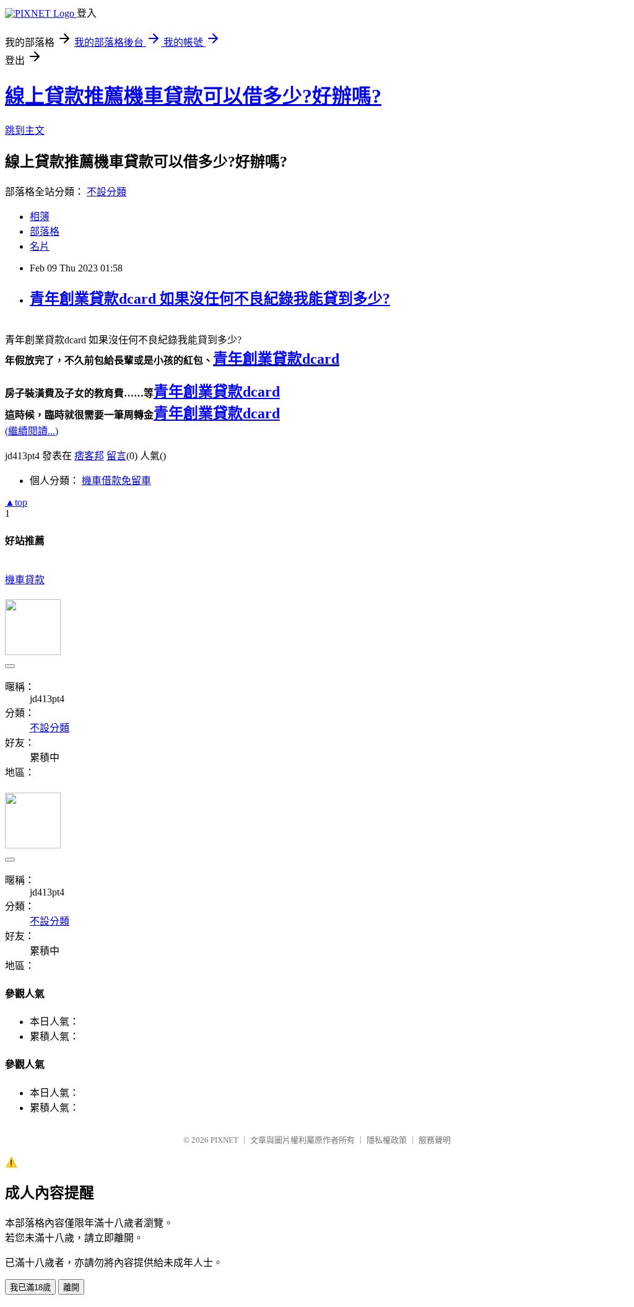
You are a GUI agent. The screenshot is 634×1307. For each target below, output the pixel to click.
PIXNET (224, 1140)
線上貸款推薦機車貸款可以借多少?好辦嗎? (193, 96)
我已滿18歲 (30, 1287)
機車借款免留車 (116, 480)
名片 (40, 246)
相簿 (40, 216)
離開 (71, 1287)
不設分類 (106, 192)
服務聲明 (435, 1140)
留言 (116, 456)
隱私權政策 (387, 1140)
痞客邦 (89, 456)
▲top (16, 502)
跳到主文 (25, 130)
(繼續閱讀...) (31, 431)
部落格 (44, 231)
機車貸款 (25, 579)
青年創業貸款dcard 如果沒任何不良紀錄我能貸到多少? (210, 299)
